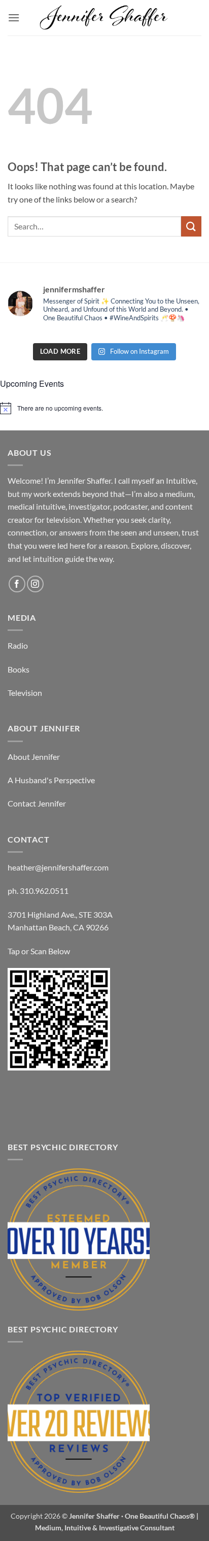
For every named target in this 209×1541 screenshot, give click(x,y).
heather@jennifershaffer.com (58, 867)
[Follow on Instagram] (35, 584)
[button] (14, 17)
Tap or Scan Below (39, 951)
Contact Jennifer (37, 803)
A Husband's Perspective (51, 780)
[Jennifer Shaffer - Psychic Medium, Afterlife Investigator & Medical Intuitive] (104, 18)
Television (25, 692)
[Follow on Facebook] (17, 584)
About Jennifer (34, 756)
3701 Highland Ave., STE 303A (60, 914)
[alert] (104, 408)
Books (18, 669)
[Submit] (191, 226)
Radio (18, 645)
